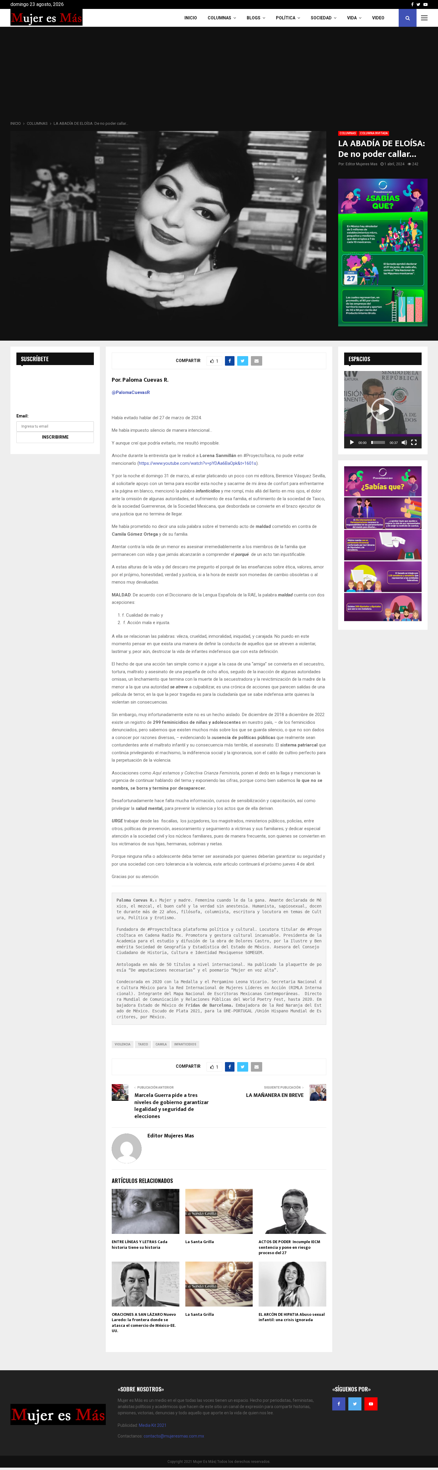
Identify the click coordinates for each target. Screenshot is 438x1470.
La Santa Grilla (199, 1241)
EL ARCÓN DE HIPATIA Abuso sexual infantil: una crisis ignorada (292, 1317)
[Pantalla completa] (414, 442)
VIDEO (378, 17)
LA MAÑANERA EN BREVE (275, 1095)
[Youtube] (371, 1403)
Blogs (253, 17)
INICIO (190, 17)
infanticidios (185, 1044)
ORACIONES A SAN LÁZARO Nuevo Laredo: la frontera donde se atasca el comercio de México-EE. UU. (144, 1322)
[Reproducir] (352, 442)
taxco (143, 1044)
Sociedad (321, 17)
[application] (383, 409)
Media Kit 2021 (153, 1425)
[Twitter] (354, 1403)
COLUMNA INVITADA (374, 133)
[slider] (378, 442)
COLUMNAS (219, 17)
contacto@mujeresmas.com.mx (174, 1436)
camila (161, 1044)
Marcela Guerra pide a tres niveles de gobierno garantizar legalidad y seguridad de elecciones (171, 1106)
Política (285, 17)
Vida (352, 17)
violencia (123, 1044)
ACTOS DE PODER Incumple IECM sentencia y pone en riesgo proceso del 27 (289, 1247)
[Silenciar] (404, 442)
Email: (22, 416)
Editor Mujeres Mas (362, 164)
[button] (383, 410)
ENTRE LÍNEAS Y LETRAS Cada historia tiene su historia (139, 1244)
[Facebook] (338, 1403)
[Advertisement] (219, 75)
